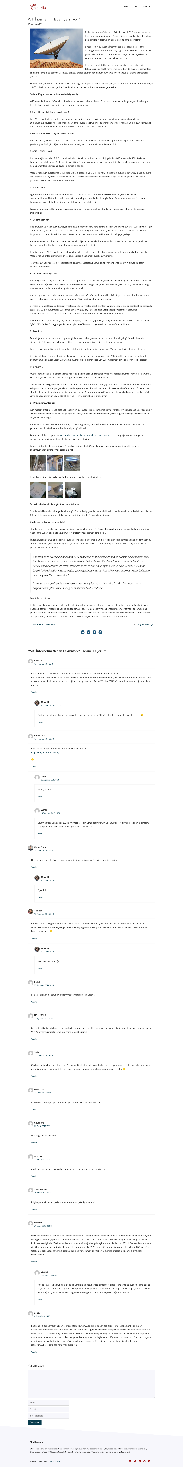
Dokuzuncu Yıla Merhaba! (44, 624)
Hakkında (146, 6)
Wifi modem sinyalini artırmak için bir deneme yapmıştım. (88, 435)
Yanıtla (34, 692)
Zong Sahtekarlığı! (145, 624)
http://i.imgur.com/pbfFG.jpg (45, 752)
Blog (126, 6)
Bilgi (135, 6)
